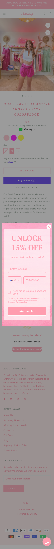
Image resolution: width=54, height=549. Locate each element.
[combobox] (14, 280)
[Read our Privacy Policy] (44, 298)
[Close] (48, 226)
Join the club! (27, 311)
